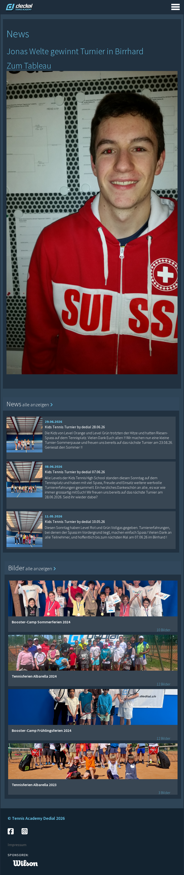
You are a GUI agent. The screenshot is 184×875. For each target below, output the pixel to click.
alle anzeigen (36, 404)
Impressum (17, 844)
